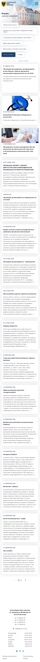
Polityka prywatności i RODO (9, 657)
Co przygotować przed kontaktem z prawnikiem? (17, 37)
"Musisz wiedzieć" (8, 54)
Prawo (14, 61)
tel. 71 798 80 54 (20, 622)
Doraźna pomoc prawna (10, 25)
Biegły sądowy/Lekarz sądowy (11, 43)
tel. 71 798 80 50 (20, 618)
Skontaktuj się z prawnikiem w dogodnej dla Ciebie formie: (17, 31)
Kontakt (20, 54)
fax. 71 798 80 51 (20, 624)
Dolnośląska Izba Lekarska (11, 4)
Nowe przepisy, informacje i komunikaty (14, 49)
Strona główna (6, 61)
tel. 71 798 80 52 (20, 620)
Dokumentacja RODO (28, 657)
